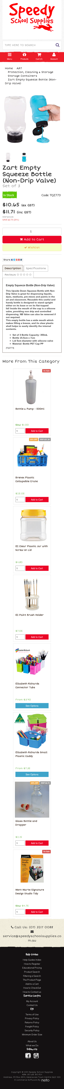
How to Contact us (32, 992)
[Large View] (8, 157)
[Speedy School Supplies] (32, 19)
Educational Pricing (32, 967)
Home (9, 68)
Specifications (36, 268)
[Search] (58, 45)
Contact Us (32, 1005)
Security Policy (32, 1030)
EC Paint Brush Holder (29, 615)
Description (13, 268)
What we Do (32, 1045)
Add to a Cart (32, 984)
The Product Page (32, 980)
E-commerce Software (25, 1080)
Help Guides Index (32, 959)
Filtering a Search (32, 976)
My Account (32, 1001)
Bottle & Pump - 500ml (29, 408)
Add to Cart (33, 239)
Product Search (32, 972)
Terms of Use (32, 1014)
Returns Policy (32, 1022)
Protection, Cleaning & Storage (30, 72)
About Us (32, 1041)
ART (19, 68)
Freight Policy (32, 1026)
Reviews (11, 274)
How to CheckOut (32, 988)
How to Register (32, 964)
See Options (32, 705)
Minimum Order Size (32, 1034)
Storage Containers (22, 76)
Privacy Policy (32, 1018)
